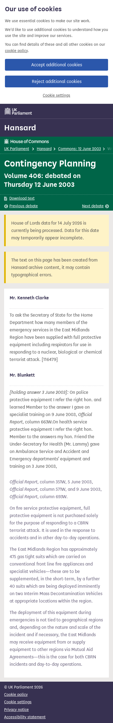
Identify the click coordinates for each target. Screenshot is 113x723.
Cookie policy (16, 694)
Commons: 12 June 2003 (79, 149)
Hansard (20, 128)
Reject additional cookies (56, 81)
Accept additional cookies (56, 64)
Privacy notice (16, 709)
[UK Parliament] (18, 111)
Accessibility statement (25, 717)
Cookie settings (56, 95)
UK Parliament (16, 149)
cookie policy (16, 50)
